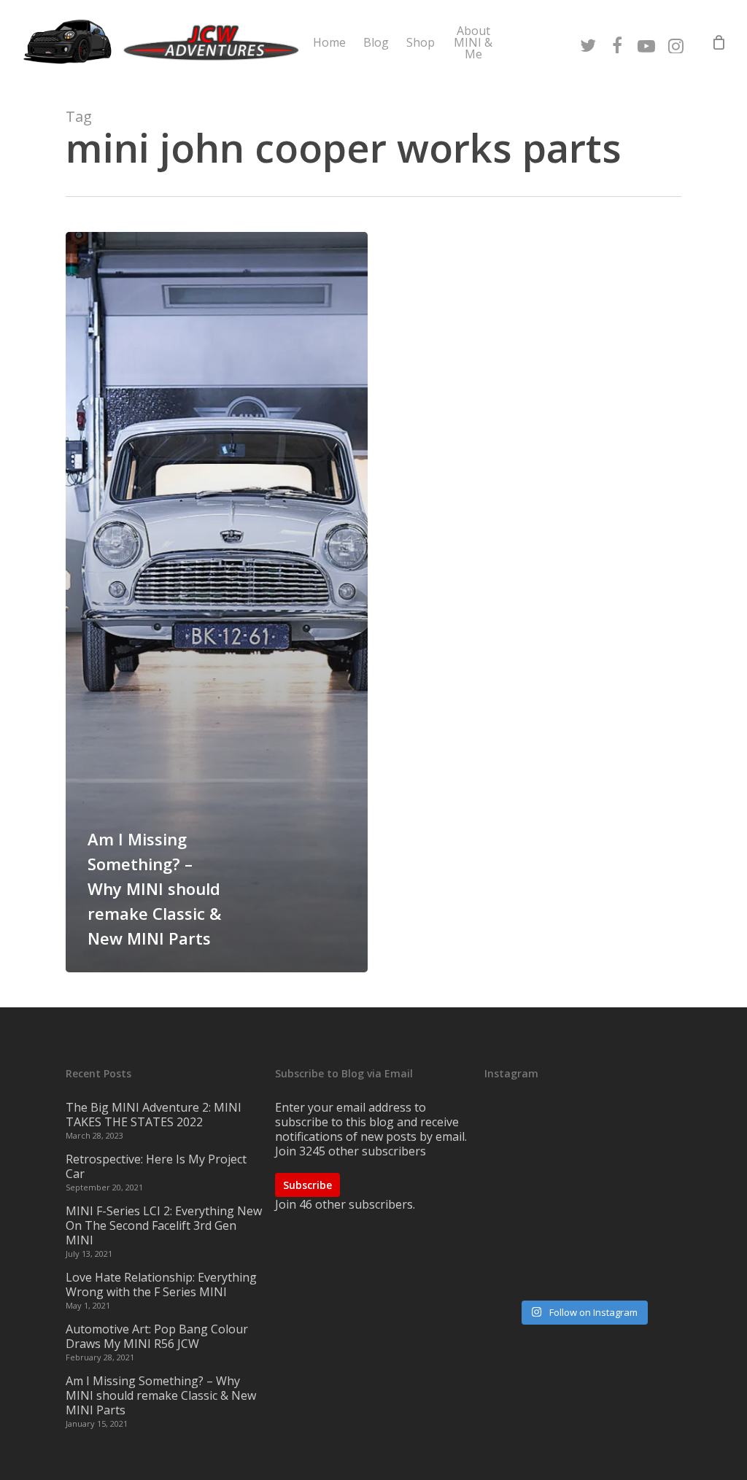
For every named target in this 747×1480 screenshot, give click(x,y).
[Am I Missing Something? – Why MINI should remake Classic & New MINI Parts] (217, 602)
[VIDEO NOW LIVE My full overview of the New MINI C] (583, 1198)
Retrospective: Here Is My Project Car (156, 1166)
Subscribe (307, 1185)
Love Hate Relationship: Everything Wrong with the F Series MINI (161, 1284)
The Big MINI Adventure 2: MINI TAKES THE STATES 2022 (153, 1114)
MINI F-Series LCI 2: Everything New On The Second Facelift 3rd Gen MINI (164, 1225)
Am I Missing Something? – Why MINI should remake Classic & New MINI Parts (161, 1395)
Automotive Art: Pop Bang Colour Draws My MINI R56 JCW (157, 1336)
